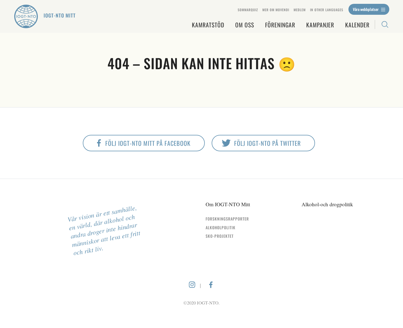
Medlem (300, 9)
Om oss (244, 25)
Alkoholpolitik (220, 227)
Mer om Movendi (275, 9)
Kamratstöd (208, 25)
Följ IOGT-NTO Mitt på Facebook (148, 143)
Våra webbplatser (366, 9)
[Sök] (382, 24)
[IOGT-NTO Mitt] (26, 16)
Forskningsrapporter (227, 219)
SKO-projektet (220, 236)
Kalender (357, 25)
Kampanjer (320, 25)
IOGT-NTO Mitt (60, 15)
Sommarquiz (248, 9)
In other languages (326, 9)
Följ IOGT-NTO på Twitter (267, 143)
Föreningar (280, 25)
